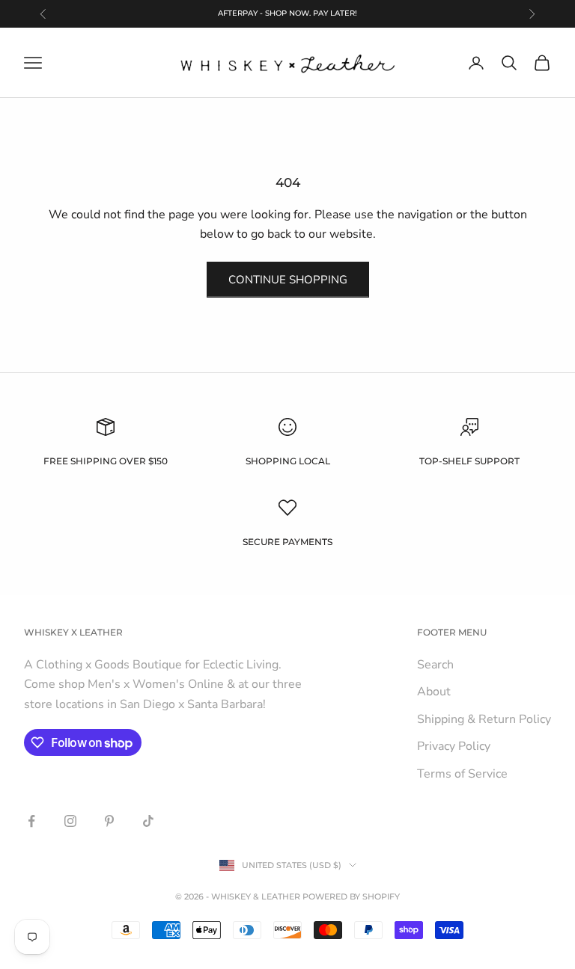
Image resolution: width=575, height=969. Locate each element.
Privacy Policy (453, 746)
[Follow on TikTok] (148, 820)
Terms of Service (462, 774)
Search (435, 664)
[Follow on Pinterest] (109, 820)
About (434, 691)
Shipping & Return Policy (484, 719)
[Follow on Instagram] (70, 820)
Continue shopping (287, 279)
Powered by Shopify (351, 896)
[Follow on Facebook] (31, 820)
